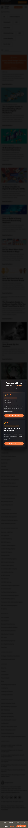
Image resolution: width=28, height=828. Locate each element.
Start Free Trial (14, 415)
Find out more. (13, 826)
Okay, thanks (21, 826)
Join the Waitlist (14, 444)
